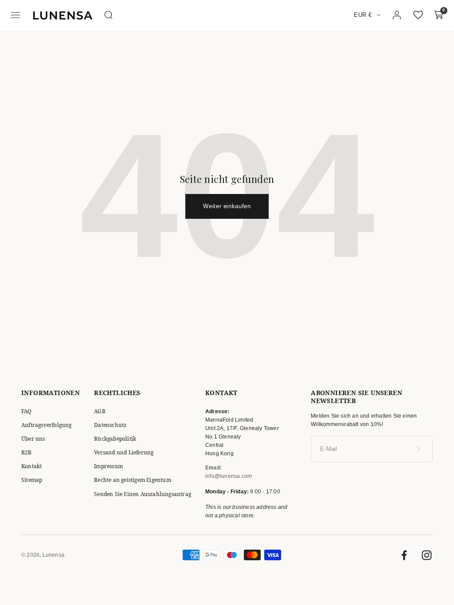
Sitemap (31, 480)
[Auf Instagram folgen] (427, 555)
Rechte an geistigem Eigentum (132, 480)
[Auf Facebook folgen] (404, 555)
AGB (100, 411)
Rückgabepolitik (115, 438)
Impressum (108, 466)
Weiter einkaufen (226, 206)
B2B (26, 452)
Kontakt (31, 466)
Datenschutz (110, 425)
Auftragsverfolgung (46, 425)
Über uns (33, 438)
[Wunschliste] (418, 15)
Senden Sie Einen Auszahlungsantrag (142, 494)
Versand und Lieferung (123, 452)
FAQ (26, 411)
